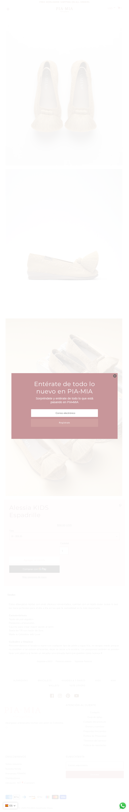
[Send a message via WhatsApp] (122, 805)
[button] (10, 805)
